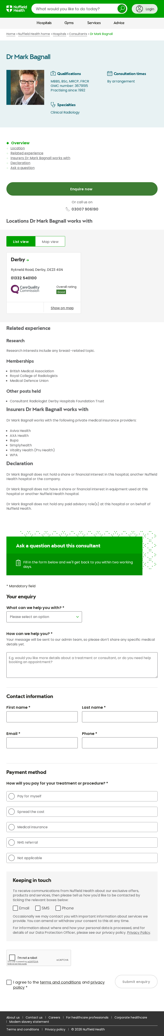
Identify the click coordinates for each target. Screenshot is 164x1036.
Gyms (69, 23)
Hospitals (44, 23)
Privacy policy (55, 1029)
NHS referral (27, 842)
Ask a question (22, 167)
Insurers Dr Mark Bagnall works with (40, 158)
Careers (54, 1017)
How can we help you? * (29, 633)
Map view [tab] (50, 241)
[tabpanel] (82, 284)
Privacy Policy (138, 932)
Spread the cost (30, 811)
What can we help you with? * (35, 607)
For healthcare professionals (87, 1017)
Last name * (94, 707)
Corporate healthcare (130, 1017)
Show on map (62, 308)
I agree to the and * (59, 985)
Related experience (26, 153)
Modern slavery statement (29, 1022)
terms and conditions (60, 982)
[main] (82, 520)
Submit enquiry (136, 981)
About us (13, 1017)
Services (94, 23)
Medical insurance (32, 827)
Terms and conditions (22, 1029)
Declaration (20, 162)
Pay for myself (29, 796)
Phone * (89, 733)
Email (24, 908)
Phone (68, 908)
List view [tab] (21, 241)
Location (17, 148)
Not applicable (29, 858)
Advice (119, 23)
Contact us (34, 1017)
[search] (79, 9)
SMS (46, 908)
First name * (18, 707)
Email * (13, 733)
